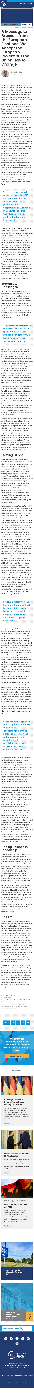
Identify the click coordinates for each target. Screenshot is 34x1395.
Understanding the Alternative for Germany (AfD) (15, 1272)
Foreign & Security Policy (11, 24)
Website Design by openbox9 (20, 1382)
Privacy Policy (28, 1375)
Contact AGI (5, 1375)
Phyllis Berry (7, 1123)
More (30, 3)
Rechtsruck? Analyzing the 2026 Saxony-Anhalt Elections (13, 1316)
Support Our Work (17, 1056)
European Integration (7, 999)
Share (6, 1022)
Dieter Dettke (16, 72)
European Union (19, 999)
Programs (23, 3)
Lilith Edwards (7, 1226)
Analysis (21, 995)
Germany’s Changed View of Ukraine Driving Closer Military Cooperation (16, 1102)
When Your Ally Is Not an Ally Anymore (17, 1205)
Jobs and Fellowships (16, 1375)
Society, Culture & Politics (5, 1197)
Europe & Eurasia (6, 997)
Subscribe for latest (11, 1328)
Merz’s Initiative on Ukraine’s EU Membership (16, 1154)
